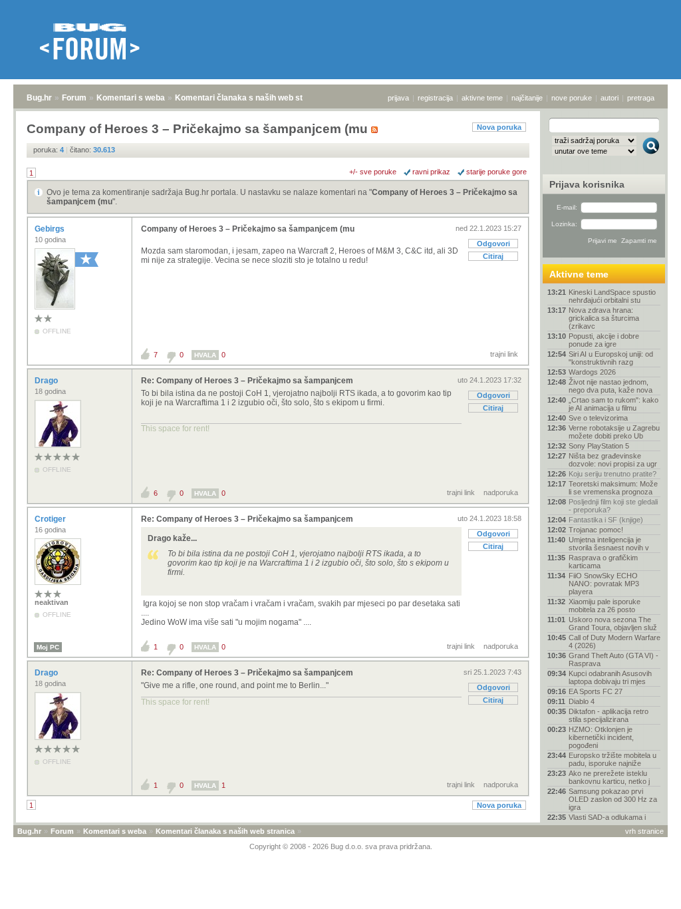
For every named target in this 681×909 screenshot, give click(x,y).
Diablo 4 (582, 701)
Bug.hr (39, 97)
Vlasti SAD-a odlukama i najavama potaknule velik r (611, 821)
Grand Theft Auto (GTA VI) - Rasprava (613, 659)
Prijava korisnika (586, 184)
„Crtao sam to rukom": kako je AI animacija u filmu (613, 404)
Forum (74, 97)
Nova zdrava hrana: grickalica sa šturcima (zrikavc (604, 318)
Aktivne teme (579, 274)
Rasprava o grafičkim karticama (603, 562)
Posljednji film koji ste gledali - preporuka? (613, 506)
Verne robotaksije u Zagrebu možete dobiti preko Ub (614, 432)
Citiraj (493, 256)
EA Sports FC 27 (595, 691)
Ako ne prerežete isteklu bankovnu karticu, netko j (609, 777)
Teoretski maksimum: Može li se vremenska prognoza (613, 488)
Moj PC (48, 647)
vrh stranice (644, 831)
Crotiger (51, 519)
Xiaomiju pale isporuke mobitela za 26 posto (604, 606)
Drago (47, 380)
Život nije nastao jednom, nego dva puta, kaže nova (610, 386)
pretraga (640, 98)
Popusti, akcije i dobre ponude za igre (604, 340)
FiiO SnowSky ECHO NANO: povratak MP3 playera (604, 584)
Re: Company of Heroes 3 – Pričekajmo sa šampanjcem (247, 380)
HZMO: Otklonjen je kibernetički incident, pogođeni (601, 737)
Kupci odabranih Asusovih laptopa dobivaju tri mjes (610, 677)
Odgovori (493, 244)
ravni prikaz (431, 172)
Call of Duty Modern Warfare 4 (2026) (614, 641)
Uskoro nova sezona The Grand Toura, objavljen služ (613, 624)
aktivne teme (482, 98)
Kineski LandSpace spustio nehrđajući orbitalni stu (612, 296)
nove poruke (571, 98)
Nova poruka (499, 127)
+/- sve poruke (372, 172)
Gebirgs (51, 229)
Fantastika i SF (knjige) (606, 520)
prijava (398, 98)
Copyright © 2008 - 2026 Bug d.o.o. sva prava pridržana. (340, 846)
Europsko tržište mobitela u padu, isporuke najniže (612, 759)
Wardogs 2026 (592, 372)
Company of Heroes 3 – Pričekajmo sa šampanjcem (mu (247, 229)
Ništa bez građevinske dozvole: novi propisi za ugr (613, 460)
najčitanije (527, 98)
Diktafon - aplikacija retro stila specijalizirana (608, 715)
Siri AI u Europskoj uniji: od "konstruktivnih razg (611, 358)
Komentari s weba (130, 97)
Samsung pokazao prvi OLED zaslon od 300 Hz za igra (613, 799)
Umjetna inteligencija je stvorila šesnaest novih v (609, 544)
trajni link (504, 354)
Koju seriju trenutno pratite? (612, 474)
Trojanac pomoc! (596, 530)
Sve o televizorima (598, 418)
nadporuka (500, 492)
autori (609, 98)
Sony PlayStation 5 (599, 446)
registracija (435, 98)
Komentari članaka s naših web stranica (251, 97)
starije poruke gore (496, 172)
